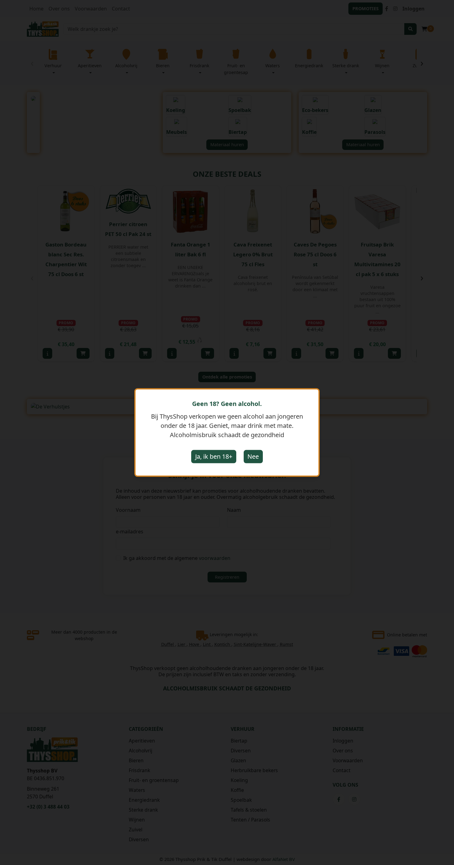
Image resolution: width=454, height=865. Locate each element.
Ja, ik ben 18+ (213, 456)
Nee (253, 456)
